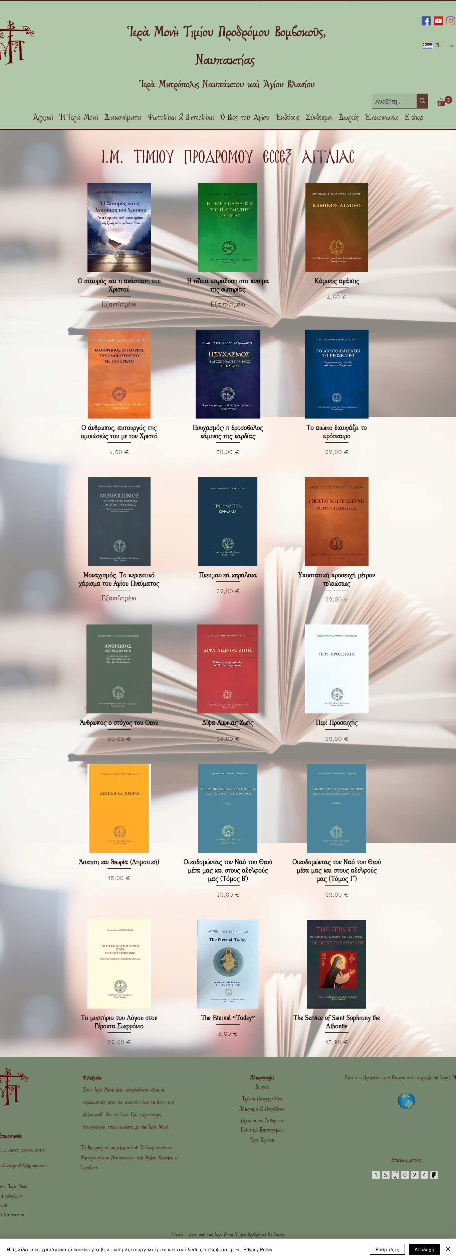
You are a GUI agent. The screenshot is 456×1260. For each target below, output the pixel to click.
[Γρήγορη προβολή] (119, 227)
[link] (444, 101)
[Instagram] (450, 20)
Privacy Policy (257, 1249)
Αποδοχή (424, 1249)
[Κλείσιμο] (448, 1249)
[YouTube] (438, 20)
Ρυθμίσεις (387, 1249)
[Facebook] (426, 20)
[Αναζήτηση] (422, 101)
